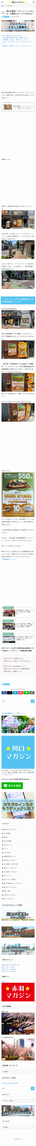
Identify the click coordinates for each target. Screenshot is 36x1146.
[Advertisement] (18, 67)
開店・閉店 (6, 16)
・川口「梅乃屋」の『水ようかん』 (11, 35)
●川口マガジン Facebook (8, 971)
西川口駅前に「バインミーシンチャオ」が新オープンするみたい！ (23, 107)
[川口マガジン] (18, 2)
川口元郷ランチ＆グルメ (11, 872)
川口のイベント (8, 845)
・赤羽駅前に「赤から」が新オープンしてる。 (15, 39)
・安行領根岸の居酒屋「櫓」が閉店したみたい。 (15, 37)
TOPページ (16, 650)
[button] (4, 692)
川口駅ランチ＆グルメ (10, 860)
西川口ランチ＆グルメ (10, 868)
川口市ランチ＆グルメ (10, 895)
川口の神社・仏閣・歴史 (11, 864)
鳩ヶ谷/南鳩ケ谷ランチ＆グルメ (13, 883)
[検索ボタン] (34, 2)
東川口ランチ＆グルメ (10, 887)
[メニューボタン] (2, 2)
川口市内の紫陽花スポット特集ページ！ (13, 713)
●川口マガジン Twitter (7, 967)
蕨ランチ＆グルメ (9, 898)
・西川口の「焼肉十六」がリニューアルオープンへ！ (16, 46)
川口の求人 (7, 852)
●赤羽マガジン (5, 981)
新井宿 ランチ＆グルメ (10, 829)
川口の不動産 (7, 841)
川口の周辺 (7, 833)
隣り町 (6, 837)
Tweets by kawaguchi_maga (9, 1083)
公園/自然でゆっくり (10, 856)
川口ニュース (7, 875)
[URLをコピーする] (32, 692)
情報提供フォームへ (9, 559)
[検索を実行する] (33, 701)
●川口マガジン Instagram (8, 969)
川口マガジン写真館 (9, 879)
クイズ (6, 848)
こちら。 (22, 658)
